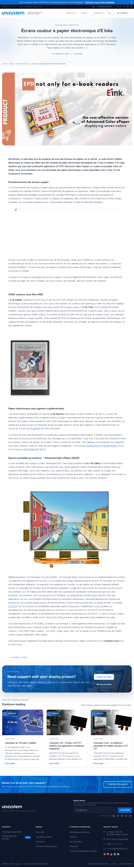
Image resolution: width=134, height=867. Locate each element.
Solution (73, 837)
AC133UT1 (13, 606)
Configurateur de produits (9, 837)
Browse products (104, 684)
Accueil (5, 64)
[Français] (115, 854)
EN (118, 6)
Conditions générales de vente (83, 851)
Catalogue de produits (11, 832)
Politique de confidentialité (98, 864)
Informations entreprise (80, 832)
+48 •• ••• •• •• (9, 7)
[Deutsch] (111, 854)
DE (124, 6)
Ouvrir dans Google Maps (117, 839)
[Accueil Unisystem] (13, 13)
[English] (104, 854)
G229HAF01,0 (93, 445)
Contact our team (104, 677)
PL (121, 6)
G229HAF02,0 (110, 445)
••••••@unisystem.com (32, 7)
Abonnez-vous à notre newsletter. (100, 2)
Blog (84, 13)
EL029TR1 (35, 428)
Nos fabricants (76, 841)
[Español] (118, 854)
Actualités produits (22, 64)
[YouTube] (122, 815)
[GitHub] (130, 815)
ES (131, 6)
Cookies (113, 864)
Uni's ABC (40, 832)
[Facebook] (117, 815)
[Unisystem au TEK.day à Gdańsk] (22, 722)
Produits (70, 13)
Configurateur (104, 6)
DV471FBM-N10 (31, 449)
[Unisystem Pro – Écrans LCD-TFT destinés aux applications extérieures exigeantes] (67, 722)
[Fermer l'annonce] (131, 2)
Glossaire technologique (46, 846)
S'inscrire (125, 810)
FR (128, 6)
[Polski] (108, 854)
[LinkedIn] (113, 815)
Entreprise (40, 841)
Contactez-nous (117, 784)
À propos (97, 13)
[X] (126, 815)
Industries (74, 846)
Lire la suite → (11, 763)
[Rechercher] (109, 13)
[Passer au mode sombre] (93, 7)
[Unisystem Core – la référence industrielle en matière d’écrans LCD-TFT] (111, 722)
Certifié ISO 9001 (125, 864)
